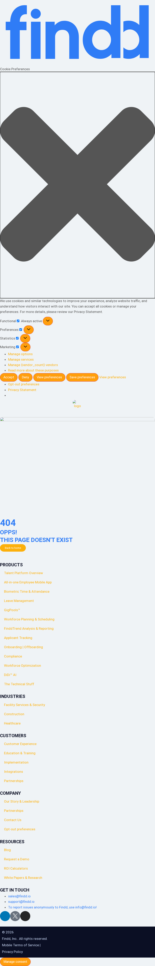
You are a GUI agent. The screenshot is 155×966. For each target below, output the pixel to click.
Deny (25, 377)
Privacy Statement (22, 390)
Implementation (16, 762)
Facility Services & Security (24, 705)
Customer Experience (20, 744)
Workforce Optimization (22, 666)
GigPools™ (12, 610)
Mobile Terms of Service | (21, 945)
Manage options (20, 354)
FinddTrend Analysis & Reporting (29, 628)
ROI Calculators (16, 868)
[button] (77, 185)
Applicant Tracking (18, 638)
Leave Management (19, 601)
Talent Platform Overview (23, 573)
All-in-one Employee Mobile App (28, 582)
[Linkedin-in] (5, 916)
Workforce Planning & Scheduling (29, 619)
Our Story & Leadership (21, 801)
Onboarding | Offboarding (23, 647)
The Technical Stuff (19, 684)
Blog (7, 850)
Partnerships (13, 781)
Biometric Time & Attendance (26, 591)
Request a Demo (16, 859)
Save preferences (82, 377)
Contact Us (12, 820)
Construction (14, 714)
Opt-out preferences (23, 384)
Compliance (13, 656)
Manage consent (15, 962)
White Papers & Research (23, 878)
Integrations (13, 772)
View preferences (49, 377)
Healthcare (12, 723)
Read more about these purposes (33, 370)
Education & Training (20, 753)
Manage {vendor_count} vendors (33, 365)
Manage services (21, 359)
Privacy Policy (12, 952)
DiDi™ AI (10, 675)
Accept (8, 377)
